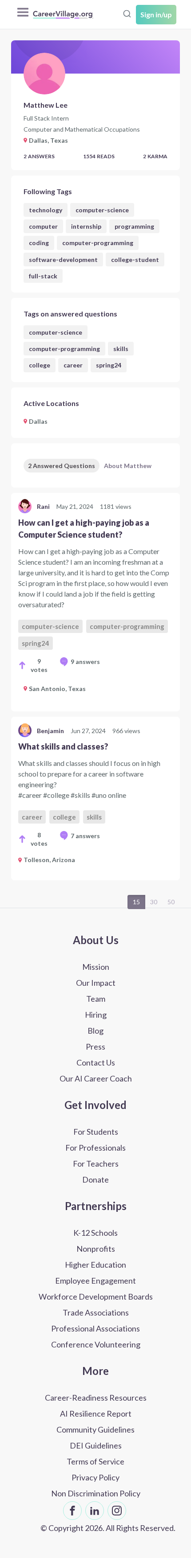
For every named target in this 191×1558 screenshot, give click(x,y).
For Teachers (96, 1163)
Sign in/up (156, 14)
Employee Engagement (95, 1280)
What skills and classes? (63, 746)
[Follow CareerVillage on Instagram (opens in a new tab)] (116, 1510)
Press (95, 1046)
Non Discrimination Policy (95, 1493)
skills (120, 348)
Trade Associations (96, 1312)
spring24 (108, 365)
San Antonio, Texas (57, 688)
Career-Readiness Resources (96, 1397)
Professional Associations (95, 1328)
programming (134, 226)
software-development (63, 259)
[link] (95, 602)
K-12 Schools (95, 1233)
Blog (95, 1030)
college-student (135, 259)
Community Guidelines (95, 1429)
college (39, 365)
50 (171, 902)
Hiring (96, 1014)
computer (43, 226)
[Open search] (127, 13)
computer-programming (97, 242)
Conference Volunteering (95, 1344)
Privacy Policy (95, 1477)
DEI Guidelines (96, 1445)
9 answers (85, 661)
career (73, 365)
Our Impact (95, 983)
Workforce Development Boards (96, 1296)
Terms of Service (95, 1461)
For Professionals (95, 1147)
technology (45, 210)
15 (136, 902)
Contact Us (95, 1062)
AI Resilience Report (95, 1413)
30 (153, 902)
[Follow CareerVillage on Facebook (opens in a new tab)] (72, 1510)
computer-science (102, 210)
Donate (95, 1179)
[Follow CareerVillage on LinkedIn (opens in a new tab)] (94, 1510)
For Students (95, 1131)
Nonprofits (95, 1248)
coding (39, 242)
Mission (95, 967)
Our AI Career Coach (96, 1078)
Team (95, 999)
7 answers (85, 836)
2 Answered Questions (61, 465)
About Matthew (127, 465)
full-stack (43, 276)
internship (86, 226)
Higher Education (95, 1264)
